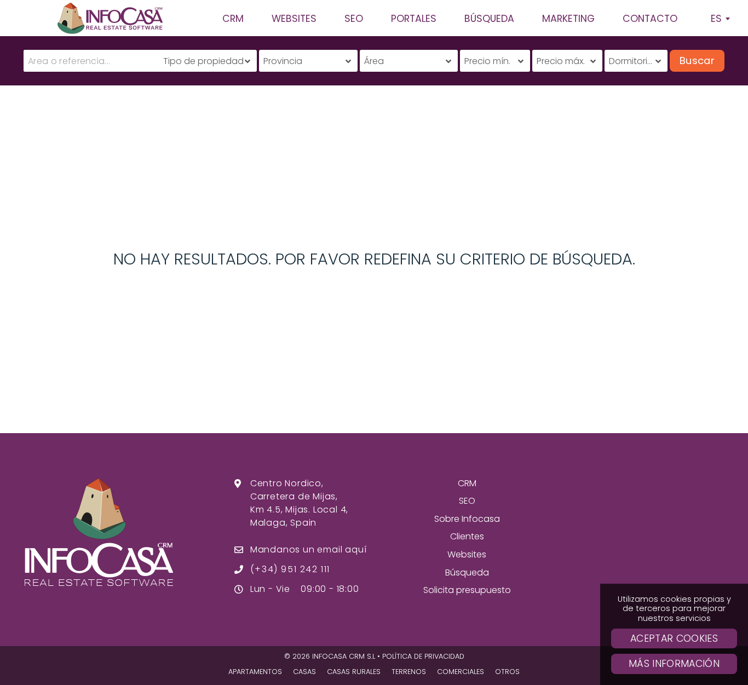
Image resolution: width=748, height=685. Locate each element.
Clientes (467, 536)
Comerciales (460, 671)
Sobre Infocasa (467, 519)
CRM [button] (233, 18)
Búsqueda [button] (489, 18)
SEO (467, 500)
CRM (467, 483)
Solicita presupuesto (467, 590)
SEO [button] (353, 18)
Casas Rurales (354, 671)
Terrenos (409, 671)
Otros (507, 671)
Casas (304, 671)
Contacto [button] (650, 18)
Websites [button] (294, 18)
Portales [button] (413, 18)
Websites (466, 554)
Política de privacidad (423, 656)
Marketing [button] (568, 18)
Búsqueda (467, 572)
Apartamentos (255, 671)
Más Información (674, 663)
